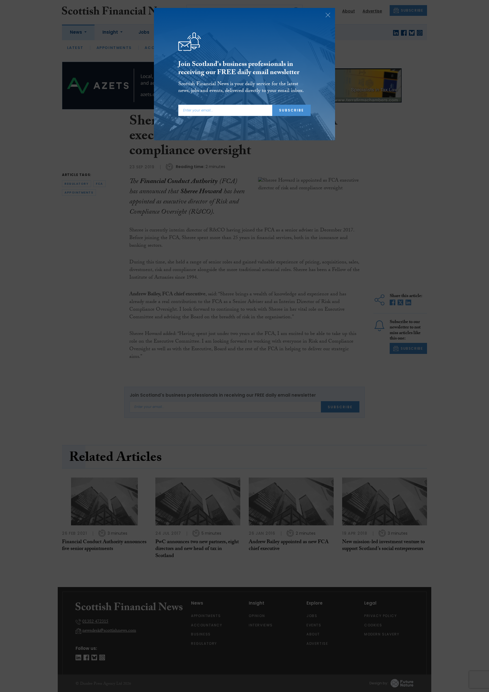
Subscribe (291, 110)
